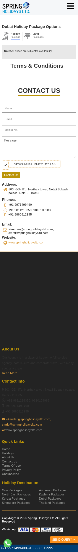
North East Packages (16, 494)
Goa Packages (12, 490)
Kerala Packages (13, 498)
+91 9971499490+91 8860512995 (27, 548)
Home (6, 449)
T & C (53, 164)
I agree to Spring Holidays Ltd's (34, 164)
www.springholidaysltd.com (26, 242)
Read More (9, 373)
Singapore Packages (16, 502)
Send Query (62, 539)
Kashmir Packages (52, 494)
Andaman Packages (53, 490)
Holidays (8, 453)
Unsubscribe (10, 474)
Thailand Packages (52, 502)
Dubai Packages (50, 498)
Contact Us (9, 461)
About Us (8, 457)
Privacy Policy (11, 469)
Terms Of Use (11, 465)
